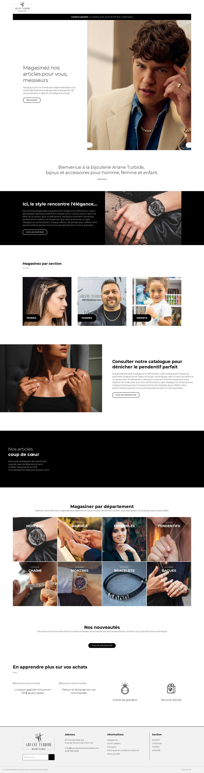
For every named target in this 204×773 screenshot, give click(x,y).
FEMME (156, 747)
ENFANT (156, 740)
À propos (111, 747)
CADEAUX (157, 743)
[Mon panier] (186, 7)
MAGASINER (31, 100)
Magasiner (112, 740)
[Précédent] (90, 145)
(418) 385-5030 (72, 751)
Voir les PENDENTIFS (126, 395)
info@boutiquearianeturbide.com (82, 748)
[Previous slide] (17, 17)
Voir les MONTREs (35, 232)
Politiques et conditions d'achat (123, 750)
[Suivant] (188, 145)
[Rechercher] (52, 757)
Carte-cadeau (114, 743)
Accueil (107, 8)
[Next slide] (186, 17)
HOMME (156, 750)
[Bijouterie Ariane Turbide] (47, 301)
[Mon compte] (190, 7)
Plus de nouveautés (102, 645)
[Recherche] (183, 7)
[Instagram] (69, 756)
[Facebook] (66, 756)
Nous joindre (113, 754)
